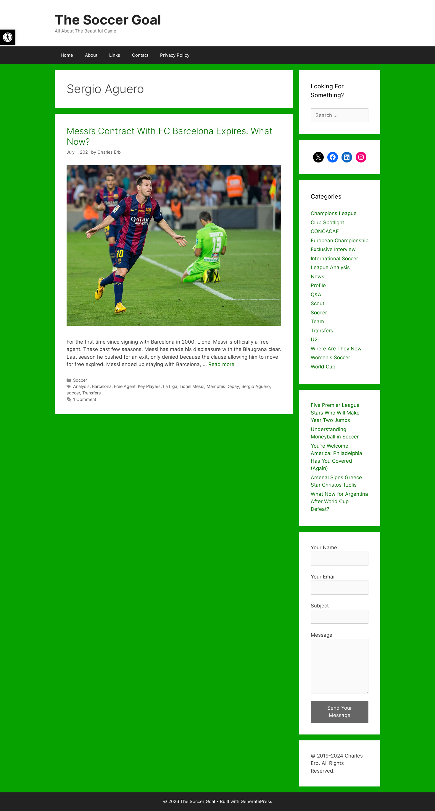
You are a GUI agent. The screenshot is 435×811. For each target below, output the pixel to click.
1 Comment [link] (84, 399)
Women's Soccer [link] (330, 357)
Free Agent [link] (125, 386)
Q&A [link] (316, 295)
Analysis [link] (81, 386)
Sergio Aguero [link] (255, 386)
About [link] (91, 55)
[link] (7, 37)
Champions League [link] (334, 213)
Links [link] (114, 55)
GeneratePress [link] (256, 801)
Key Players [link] (149, 386)
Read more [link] (221, 364)
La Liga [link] (170, 386)
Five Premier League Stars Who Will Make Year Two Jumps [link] (335, 412)
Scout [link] (317, 303)
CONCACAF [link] (325, 231)
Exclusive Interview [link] (333, 249)
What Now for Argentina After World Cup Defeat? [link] (339, 501)
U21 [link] (315, 339)
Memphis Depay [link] (223, 386)
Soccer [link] (80, 380)
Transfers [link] (91, 392)
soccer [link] (73, 392)
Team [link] (317, 321)
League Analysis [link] (330, 267)
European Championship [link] (339, 240)
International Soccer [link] (334, 258)
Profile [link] (318, 285)
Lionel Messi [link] (192, 386)
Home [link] (67, 55)
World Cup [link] (323, 367)
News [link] (317, 276)
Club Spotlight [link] (327, 222)
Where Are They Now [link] (336, 349)
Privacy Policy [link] (174, 55)
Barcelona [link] (102, 386)
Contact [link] (140, 55)
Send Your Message (339, 712)
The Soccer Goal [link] (108, 20)
